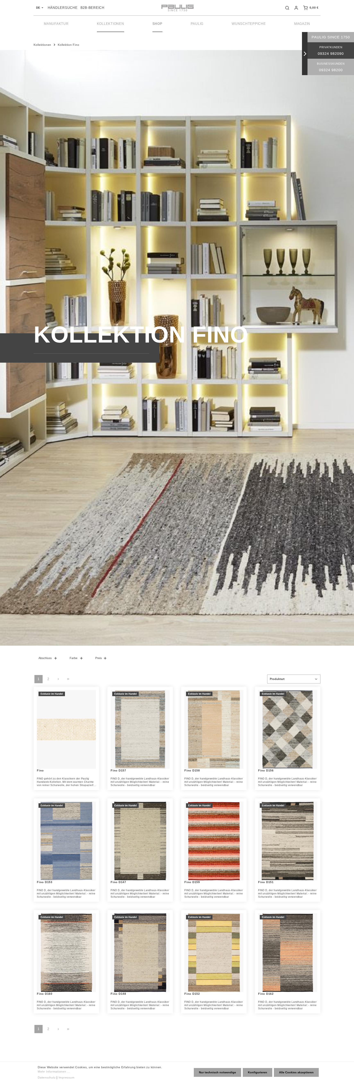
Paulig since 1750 (331, 37)
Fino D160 (44, 993)
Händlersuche (63, 7)
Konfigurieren (257, 1072)
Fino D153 (44, 882)
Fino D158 (192, 770)
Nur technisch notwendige (217, 1072)
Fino (40, 770)
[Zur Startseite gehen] (177, 8)
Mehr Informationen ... (54, 1071)
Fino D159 (192, 882)
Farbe (73, 658)
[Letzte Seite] (68, 679)
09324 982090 (331, 54)
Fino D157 (118, 770)
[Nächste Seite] (58, 679)
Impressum (67, 1077)
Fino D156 (266, 770)
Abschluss (45, 658)
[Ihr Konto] (296, 8)
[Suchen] (287, 8)
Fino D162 (266, 993)
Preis (98, 658)
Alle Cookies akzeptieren (296, 1072)
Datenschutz (47, 1077)
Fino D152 (192, 993)
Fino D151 (266, 882)
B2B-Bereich (92, 7)
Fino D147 (118, 882)
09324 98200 (331, 70)
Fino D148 (118, 993)
